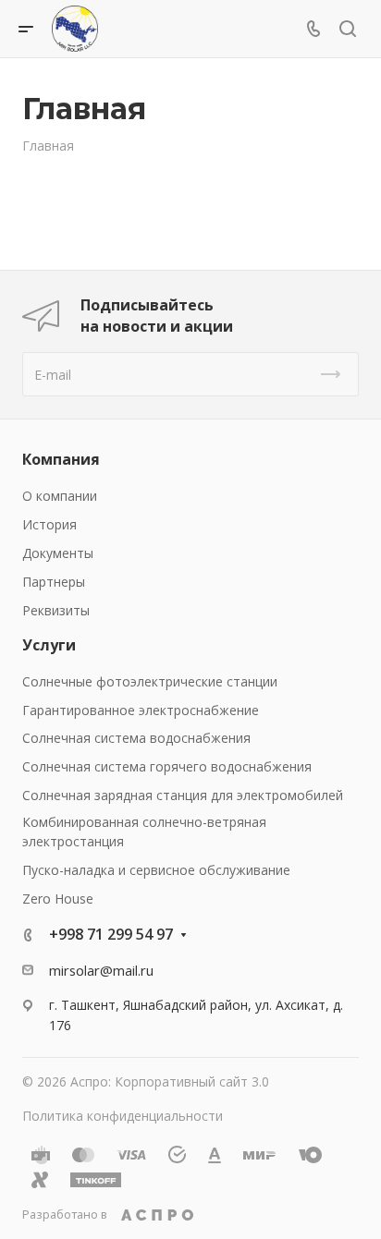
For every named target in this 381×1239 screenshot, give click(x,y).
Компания (61, 459)
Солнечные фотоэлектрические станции (149, 681)
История (49, 524)
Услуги (49, 645)
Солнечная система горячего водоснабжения (167, 766)
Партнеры (53, 581)
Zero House (57, 898)
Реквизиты (56, 610)
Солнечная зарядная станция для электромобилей (182, 795)
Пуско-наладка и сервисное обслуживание (156, 870)
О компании (59, 495)
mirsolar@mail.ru (101, 970)
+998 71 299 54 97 (111, 934)
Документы (57, 553)
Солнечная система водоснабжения (136, 738)
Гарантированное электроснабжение (140, 710)
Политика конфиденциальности (122, 1115)
